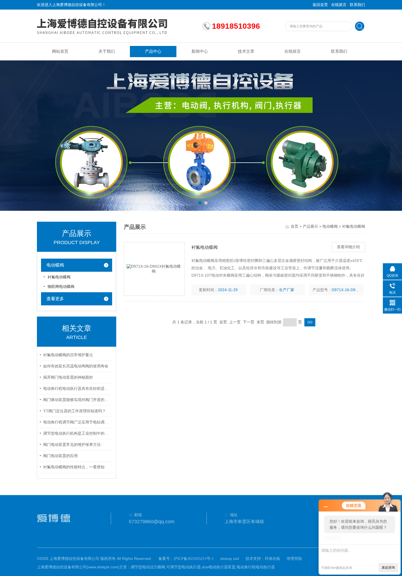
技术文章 (246, 51)
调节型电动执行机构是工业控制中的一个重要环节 (77, 433)
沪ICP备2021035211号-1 (194, 559)
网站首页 (60, 51)
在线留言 (338, 5)
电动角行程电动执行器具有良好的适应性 (77, 389)
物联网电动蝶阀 (61, 287)
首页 (294, 226)
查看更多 (55, 298)
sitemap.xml (229, 559)
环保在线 (272, 559)
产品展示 (310, 226)
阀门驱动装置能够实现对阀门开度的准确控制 (77, 400)
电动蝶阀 (55, 265)
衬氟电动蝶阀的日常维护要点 (68, 355)
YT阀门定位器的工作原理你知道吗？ (74, 411)
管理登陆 (294, 559)
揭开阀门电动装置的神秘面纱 (68, 377)
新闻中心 (199, 51)
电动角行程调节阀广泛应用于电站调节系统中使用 (77, 422)
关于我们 (106, 51)
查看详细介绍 (348, 247)
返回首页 (320, 5)
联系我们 (357, 5)
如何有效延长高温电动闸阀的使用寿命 (75, 366)
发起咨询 (388, 567)
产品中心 (153, 51)
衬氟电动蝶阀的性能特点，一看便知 (73, 467)
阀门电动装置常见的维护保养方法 (72, 445)
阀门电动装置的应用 (60, 456)
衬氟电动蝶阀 (59, 277)
